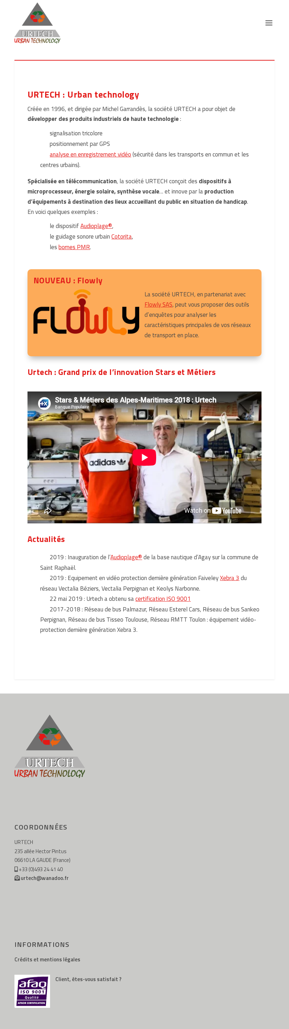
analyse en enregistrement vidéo (90, 154)
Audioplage (96, 225)
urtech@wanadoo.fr (45, 878)
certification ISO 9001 (163, 598)
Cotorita (121, 236)
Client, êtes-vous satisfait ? (88, 979)
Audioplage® (126, 557)
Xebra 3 (229, 578)
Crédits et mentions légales (47, 959)
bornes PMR (74, 247)
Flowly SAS (158, 304)
